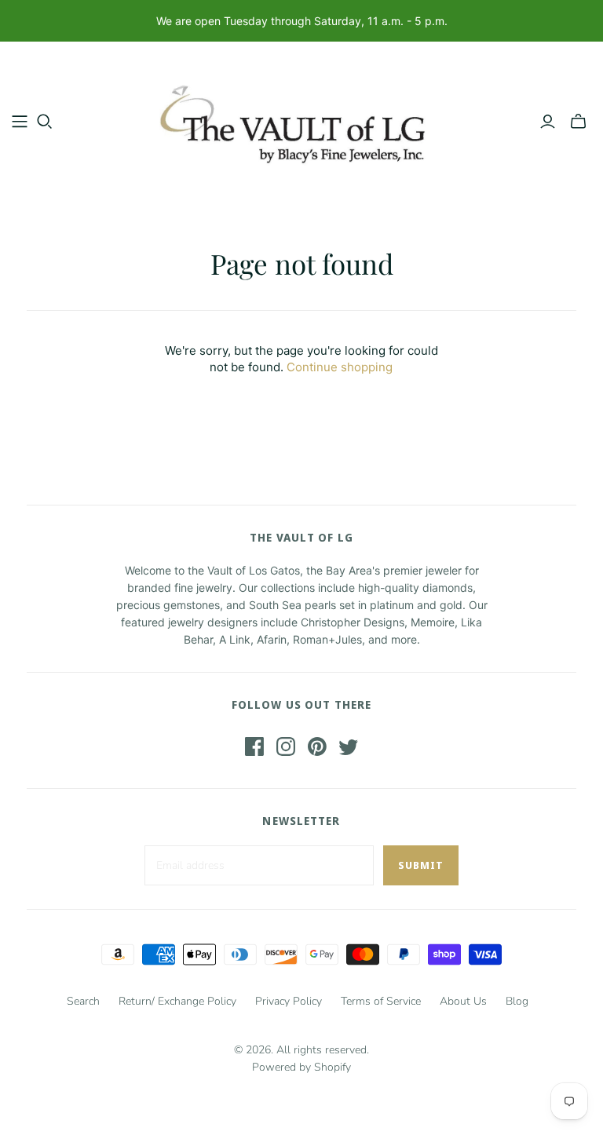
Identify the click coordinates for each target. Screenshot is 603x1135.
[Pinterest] (317, 746)
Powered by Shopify (301, 1067)
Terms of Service (381, 1001)
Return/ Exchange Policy (177, 1001)
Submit (421, 865)
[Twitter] (348, 746)
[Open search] (45, 122)
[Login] (547, 121)
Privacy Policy (288, 1001)
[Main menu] (19, 122)
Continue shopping (340, 366)
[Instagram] (285, 746)
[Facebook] (254, 746)
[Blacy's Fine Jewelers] (301, 120)
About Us (463, 1001)
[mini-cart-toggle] (578, 121)
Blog (517, 1001)
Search (83, 1001)
